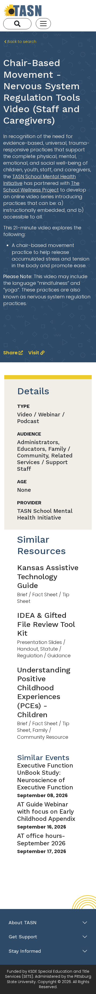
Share (11, 352)
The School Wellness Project (41, 186)
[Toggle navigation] (43, 23)
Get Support (23, 936)
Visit (34, 352)
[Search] (17, 23)
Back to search (21, 41)
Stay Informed (25, 951)
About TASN (23, 922)
